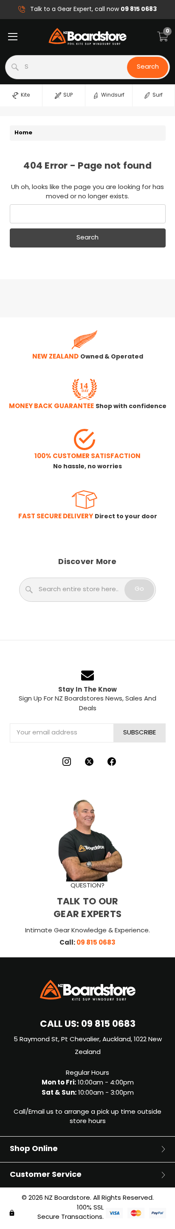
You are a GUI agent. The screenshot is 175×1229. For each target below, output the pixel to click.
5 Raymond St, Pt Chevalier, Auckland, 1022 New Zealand (88, 1046)
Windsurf (112, 95)
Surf (157, 95)
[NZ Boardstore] (87, 36)
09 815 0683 (96, 942)
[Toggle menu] (12, 36)
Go (139, 589)
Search (148, 67)
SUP (68, 95)
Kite (25, 95)
